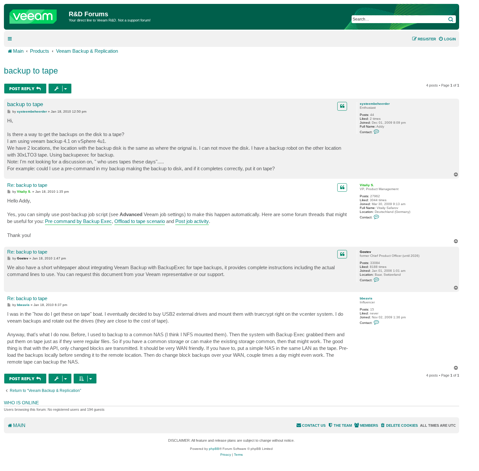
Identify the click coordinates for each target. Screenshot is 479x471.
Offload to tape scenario (139, 221)
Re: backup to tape (27, 185)
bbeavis (366, 298)
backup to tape (31, 70)
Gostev (365, 252)
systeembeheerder (375, 103)
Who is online (21, 402)
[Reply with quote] (342, 106)
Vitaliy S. (367, 185)
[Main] (37, 15)
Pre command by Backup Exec (78, 221)
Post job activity (192, 221)
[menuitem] (447, 39)
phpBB (214, 448)
